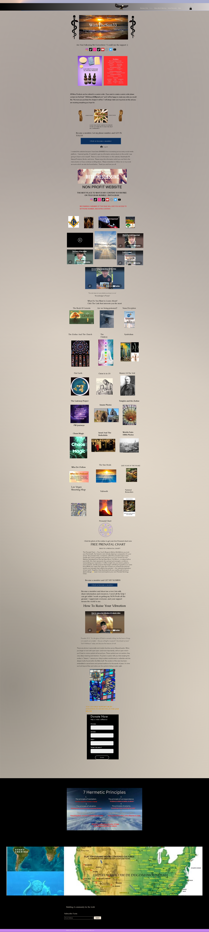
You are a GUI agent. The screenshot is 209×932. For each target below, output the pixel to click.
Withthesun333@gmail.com (94, 97)
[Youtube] (114, 49)
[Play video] (80, 240)
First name (93, 723)
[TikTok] (90, 49)
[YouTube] (102, 49)
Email (92, 739)
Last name (93, 731)
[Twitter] (110, 49)
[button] (190, 8)
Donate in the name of (96, 747)
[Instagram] (86, 49)
